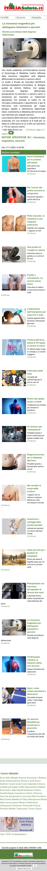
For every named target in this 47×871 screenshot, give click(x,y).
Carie (24, 783)
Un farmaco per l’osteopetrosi (34, 428)
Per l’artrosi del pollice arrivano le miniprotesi (36, 190)
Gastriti (3, 793)
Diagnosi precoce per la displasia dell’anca (35, 457)
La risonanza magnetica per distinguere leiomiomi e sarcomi (34, 625)
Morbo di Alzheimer (28, 802)
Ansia (3, 780)
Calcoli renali (15, 783)
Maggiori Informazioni (24, 868)
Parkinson (17, 805)
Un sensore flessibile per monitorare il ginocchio (33, 723)
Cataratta (32, 783)
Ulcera (38, 808)
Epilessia (28, 789)
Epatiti (20, 789)
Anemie (22, 777)
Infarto (29, 793)
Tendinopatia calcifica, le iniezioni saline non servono (34, 661)
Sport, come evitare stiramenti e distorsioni (36, 691)
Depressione (31, 786)
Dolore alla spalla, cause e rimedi (36, 400)
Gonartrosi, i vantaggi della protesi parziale (34, 521)
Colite (21, 786)
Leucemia (27, 796)
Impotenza (20, 793)
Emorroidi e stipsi (8, 789)
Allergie (14, 777)
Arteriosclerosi (13, 780)
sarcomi (20, 140)
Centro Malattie (9, 773)
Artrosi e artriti (27, 780)
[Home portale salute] (23, 12)
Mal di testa (5, 799)
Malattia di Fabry (20, 799)
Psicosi (36, 805)
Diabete (41, 786)
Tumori (31, 808)
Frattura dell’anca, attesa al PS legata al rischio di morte (36, 342)
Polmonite (28, 805)
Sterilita (12, 808)
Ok (35, 866)
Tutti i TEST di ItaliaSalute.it (13, 834)
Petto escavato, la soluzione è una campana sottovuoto (35, 220)
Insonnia (4, 796)
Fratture (37, 789)
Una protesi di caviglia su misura (36, 248)
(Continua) (31, 173)
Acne (2, 777)
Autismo (4, 783)
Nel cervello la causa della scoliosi (34, 488)
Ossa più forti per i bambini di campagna (36, 552)
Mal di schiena (39, 796)
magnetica (8, 140)
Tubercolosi (21, 808)
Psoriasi (4, 808)
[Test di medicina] (17, 831)
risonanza (39, 137)
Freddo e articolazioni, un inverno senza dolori (35, 279)
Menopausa (34, 799)
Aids (8, 777)
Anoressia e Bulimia (36, 777)
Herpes (11, 793)
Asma (38, 780)
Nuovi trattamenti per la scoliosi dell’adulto (35, 159)
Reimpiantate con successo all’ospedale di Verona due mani (35, 588)
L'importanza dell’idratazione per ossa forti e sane (36, 311)
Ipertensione (15, 796)
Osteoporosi (6, 805)
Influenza (37, 793)
